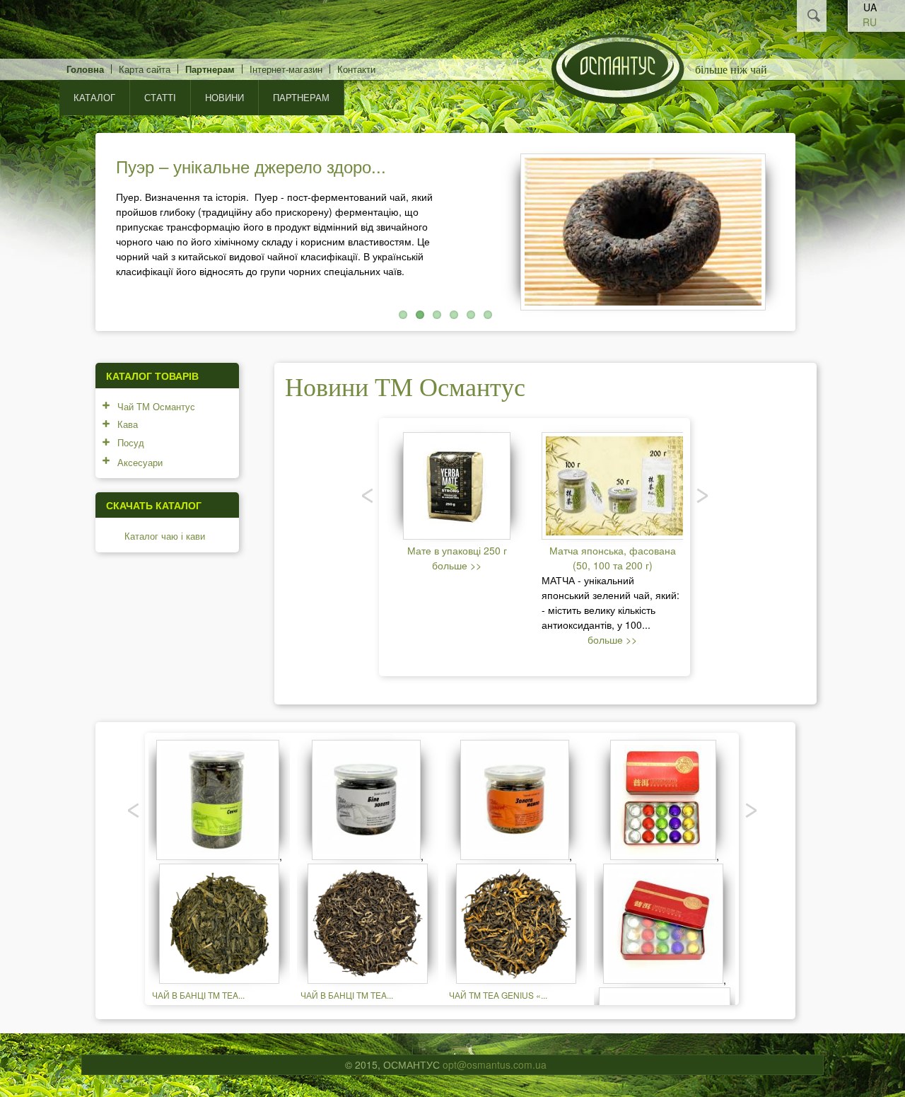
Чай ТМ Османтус (156, 406)
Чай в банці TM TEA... (198, 995)
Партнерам (210, 69)
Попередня (76, 228)
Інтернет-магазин (286, 69)
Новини (224, 97)
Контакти (356, 69)
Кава (127, 424)
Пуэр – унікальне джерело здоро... (251, 165)
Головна (85, 69)
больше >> (456, 565)
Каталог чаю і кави (164, 535)
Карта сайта (144, 69)
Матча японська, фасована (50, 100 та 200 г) (612, 557)
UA (870, 7)
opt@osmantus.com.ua (495, 1064)
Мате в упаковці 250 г (457, 550)
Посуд (130, 442)
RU (870, 22)
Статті (160, 97)
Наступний (814, 228)
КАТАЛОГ (94, 97)
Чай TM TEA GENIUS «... (498, 995)
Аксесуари (140, 462)
